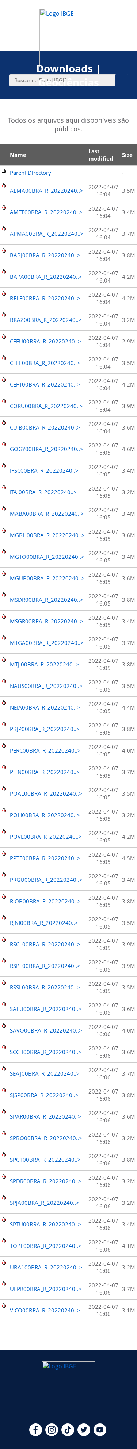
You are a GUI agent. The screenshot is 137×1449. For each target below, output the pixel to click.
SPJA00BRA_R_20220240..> (44, 1202)
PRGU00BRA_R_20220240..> (46, 879)
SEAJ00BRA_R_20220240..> (45, 1073)
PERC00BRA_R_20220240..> (45, 750)
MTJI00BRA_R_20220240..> (44, 664)
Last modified (100, 154)
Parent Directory (30, 172)
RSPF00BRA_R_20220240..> (45, 965)
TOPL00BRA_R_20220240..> (45, 1245)
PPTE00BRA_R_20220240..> (45, 858)
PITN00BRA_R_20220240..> (45, 772)
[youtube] (100, 1434)
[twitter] (83, 1434)
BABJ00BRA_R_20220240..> (45, 255)
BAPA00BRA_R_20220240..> (46, 276)
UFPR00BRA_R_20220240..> (45, 1288)
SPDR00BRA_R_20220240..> (45, 1181)
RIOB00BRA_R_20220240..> (45, 901)
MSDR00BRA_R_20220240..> (46, 599)
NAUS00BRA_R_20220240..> (46, 685)
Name (18, 154)
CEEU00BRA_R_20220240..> (45, 341)
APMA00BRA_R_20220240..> (47, 233)
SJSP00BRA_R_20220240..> (44, 1095)
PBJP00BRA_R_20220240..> (45, 729)
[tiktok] (67, 1434)
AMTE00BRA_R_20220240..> (46, 212)
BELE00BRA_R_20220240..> (45, 298)
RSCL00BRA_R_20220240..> (45, 944)
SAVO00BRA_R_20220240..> (46, 1030)
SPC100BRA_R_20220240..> (45, 1159)
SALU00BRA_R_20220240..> (45, 1008)
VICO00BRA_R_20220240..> (45, 1310)
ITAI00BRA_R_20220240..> (43, 492)
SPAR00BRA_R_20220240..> (45, 1116)
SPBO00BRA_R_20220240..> (46, 1138)
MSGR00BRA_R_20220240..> (46, 621)
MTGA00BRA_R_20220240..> (47, 642)
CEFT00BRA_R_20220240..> (45, 384)
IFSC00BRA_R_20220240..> (44, 470)
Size (127, 154)
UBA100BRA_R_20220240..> (46, 1267)
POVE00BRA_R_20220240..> (46, 836)
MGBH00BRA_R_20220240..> (47, 535)
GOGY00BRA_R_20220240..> (46, 449)
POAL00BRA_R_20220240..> (46, 793)
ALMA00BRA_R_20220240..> (46, 190)
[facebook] (35, 1434)
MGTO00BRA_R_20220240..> (47, 556)
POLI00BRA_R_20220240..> (45, 815)
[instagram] (51, 1434)
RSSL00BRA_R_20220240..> (45, 987)
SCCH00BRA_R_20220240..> (45, 1052)
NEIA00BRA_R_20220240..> (45, 707)
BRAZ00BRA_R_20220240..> (46, 319)
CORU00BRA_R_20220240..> (46, 406)
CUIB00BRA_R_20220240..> (45, 427)
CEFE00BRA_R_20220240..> (45, 362)
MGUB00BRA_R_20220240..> (47, 578)
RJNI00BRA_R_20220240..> (44, 922)
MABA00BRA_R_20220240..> (47, 513)
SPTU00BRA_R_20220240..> (45, 1224)
